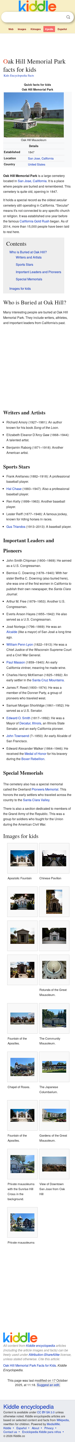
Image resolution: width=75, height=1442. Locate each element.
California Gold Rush (34, 221)
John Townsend (17, 735)
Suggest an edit (48, 1384)
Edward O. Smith (18, 718)
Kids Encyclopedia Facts (19, 75)
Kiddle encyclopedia (40, 1345)
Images (22, 29)
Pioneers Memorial (45, 789)
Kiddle (7, 1428)
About (35, 1428)
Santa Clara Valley (36, 800)
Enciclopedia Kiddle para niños (41, 1432)
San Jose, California (41, 158)
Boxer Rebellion (32, 758)
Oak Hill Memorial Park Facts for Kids (29, 1365)
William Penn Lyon (19, 644)
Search (68, 17)
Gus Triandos (15, 526)
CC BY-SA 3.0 (46, 1412)
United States (36, 164)
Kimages (36, 29)
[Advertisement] (37, 45)
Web (10, 29)
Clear (60, 17)
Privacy (49, 1428)
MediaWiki (53, 1424)
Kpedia (49, 29)
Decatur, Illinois (30, 723)
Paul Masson (15, 662)
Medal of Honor (35, 753)
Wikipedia (63, 1420)
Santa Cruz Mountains (48, 680)
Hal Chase (14, 488)
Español (62, 29)
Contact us (10, 1432)
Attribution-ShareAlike (44, 1354)
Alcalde (11, 631)
